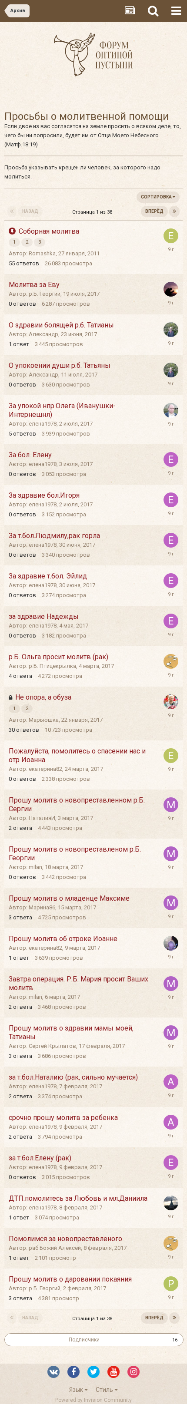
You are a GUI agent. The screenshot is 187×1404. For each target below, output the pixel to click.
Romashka (42, 253)
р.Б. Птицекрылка (52, 666)
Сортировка (157, 197)
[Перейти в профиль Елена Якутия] (171, 943)
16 (174, 1340)
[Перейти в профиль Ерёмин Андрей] (171, 410)
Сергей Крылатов (52, 1046)
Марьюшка (44, 720)
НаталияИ (42, 818)
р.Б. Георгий (44, 294)
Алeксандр (43, 334)
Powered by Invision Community (93, 1400)
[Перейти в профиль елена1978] (171, 459)
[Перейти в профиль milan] (171, 804)
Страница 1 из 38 (93, 212)
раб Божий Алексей (55, 1248)
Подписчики (84, 1340)
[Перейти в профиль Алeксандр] (171, 329)
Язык (76, 1389)
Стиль (105, 1389)
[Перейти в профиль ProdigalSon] (171, 1283)
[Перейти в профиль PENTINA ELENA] (171, 1203)
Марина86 (42, 907)
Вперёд (154, 211)
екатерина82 (45, 769)
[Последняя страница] (174, 211)
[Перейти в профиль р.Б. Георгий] (171, 289)
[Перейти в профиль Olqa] (171, 701)
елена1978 (43, 423)
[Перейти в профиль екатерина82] (171, 235)
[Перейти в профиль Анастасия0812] (171, 1081)
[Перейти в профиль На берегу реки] (171, 661)
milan (35, 867)
